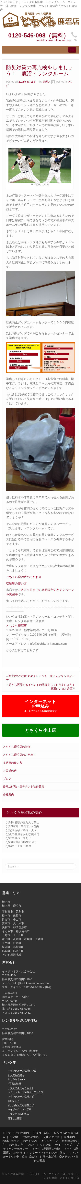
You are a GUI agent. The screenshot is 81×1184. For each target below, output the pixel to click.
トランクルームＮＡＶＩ (21, 1088)
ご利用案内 (22, 1133)
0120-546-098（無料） (38, 35)
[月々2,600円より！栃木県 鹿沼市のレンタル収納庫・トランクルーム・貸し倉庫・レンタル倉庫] (40, 19)
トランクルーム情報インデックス (25, 1092)
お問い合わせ (10, 1140)
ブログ (7, 778)
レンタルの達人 (16, 1075)
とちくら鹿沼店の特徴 (16, 746)
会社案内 (8, 794)
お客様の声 (10, 770)
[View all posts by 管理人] (53, 81)
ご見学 (14, 1136)
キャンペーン (49, 1140)
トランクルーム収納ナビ (21, 1096)
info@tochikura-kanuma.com (54, 40)
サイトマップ (63, 1144)
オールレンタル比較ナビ (21, 1105)
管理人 (47, 81)
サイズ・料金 (41, 1133)
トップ (7, 1133)
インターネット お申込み (40, 705)
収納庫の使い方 (12, 762)
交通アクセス (51, 1136)
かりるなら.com (16, 1079)
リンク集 (45, 1144)
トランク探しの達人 (18, 1113)
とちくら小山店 (40, 730)
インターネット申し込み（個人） (47, 1152)
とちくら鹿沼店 (16, 625)
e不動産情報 (14, 1083)
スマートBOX (15, 1118)
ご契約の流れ (30, 1136)
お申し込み (30, 1140)
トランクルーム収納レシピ (22, 1070)
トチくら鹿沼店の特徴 (46, 1148)
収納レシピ (14, 1100)
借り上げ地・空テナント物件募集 (23, 786)
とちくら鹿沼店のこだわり (19, 754)
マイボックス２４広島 (19, 1109)
